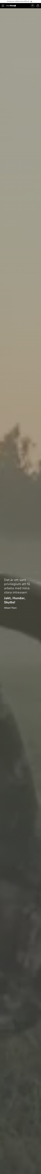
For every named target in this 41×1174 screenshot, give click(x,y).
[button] (4, 8)
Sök (32, 5)
